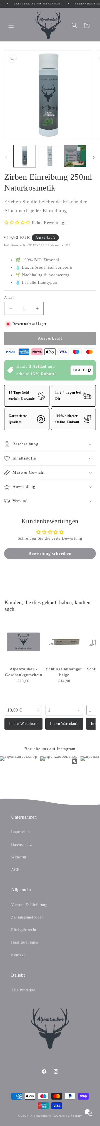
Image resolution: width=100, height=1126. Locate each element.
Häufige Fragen (24, 942)
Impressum (20, 832)
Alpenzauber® (40, 1115)
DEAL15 (79, 370)
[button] (11, 25)
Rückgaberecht (23, 930)
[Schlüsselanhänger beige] (64, 641)
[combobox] (23, 710)
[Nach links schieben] (6, 157)
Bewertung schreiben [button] (49, 553)
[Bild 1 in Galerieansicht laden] (25, 156)
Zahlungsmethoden (27, 917)
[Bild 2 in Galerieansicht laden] (50, 156)
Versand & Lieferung (29, 905)
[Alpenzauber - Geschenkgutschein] (23, 641)
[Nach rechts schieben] (94, 157)
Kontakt (18, 955)
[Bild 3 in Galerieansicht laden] (75, 156)
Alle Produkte (23, 990)
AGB (15, 870)
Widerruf (19, 857)
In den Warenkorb (23, 724)
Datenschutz (21, 845)
